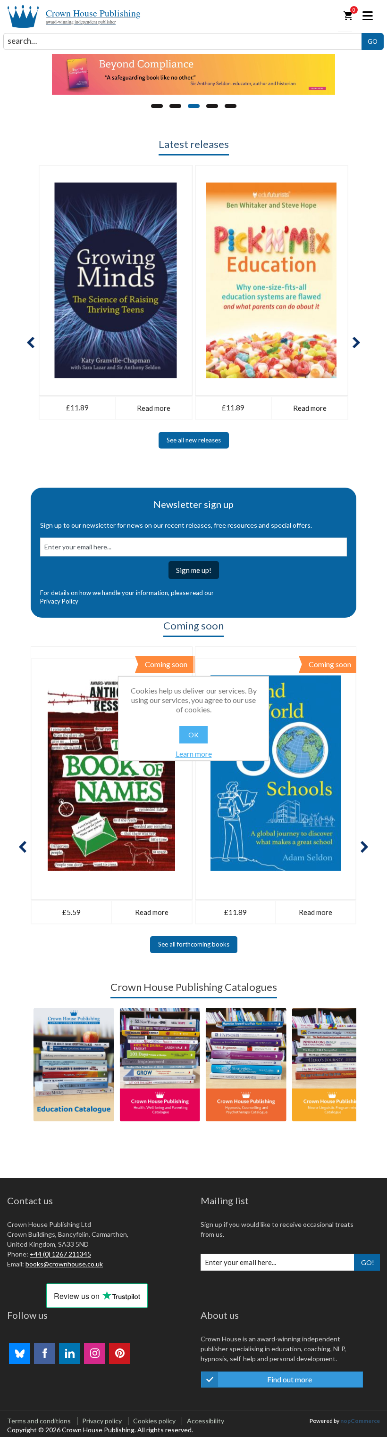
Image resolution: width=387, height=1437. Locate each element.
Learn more (194, 753)
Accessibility (205, 1421)
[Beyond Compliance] (193, 74)
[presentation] (30, 343)
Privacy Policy (59, 601)
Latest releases (194, 144)
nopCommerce (360, 1420)
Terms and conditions (39, 1421)
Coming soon (193, 625)
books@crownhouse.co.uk (64, 1264)
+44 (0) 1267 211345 (60, 1254)
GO (373, 41)
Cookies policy (154, 1421)
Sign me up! (193, 570)
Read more (153, 408)
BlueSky (19, 1353)
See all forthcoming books (193, 944)
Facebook (44, 1353)
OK (193, 735)
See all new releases (194, 440)
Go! (367, 1262)
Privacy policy (102, 1421)
